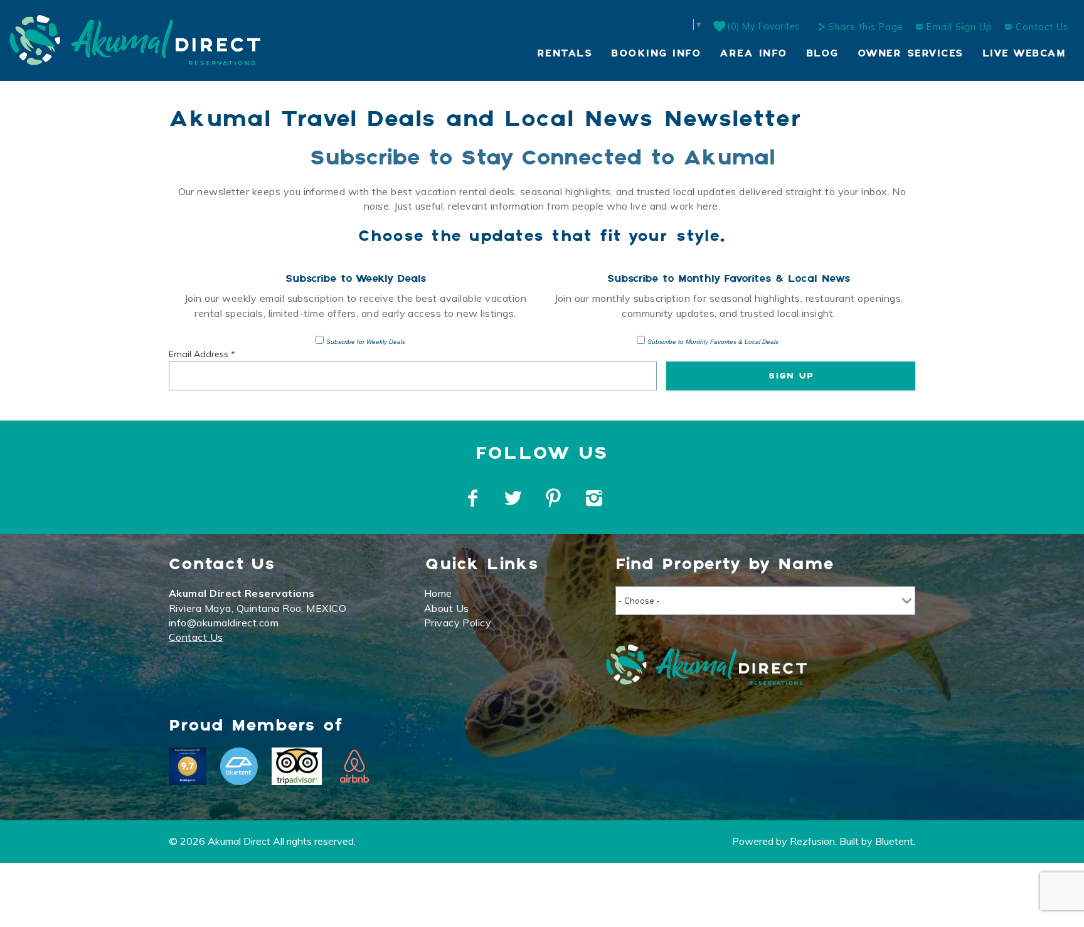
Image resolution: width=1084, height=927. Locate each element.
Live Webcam (1024, 53)
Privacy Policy (458, 622)
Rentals (565, 53)
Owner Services (911, 53)
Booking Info (656, 53)
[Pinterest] (554, 498)
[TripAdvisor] (297, 766)
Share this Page (865, 27)
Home (438, 593)
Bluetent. (895, 841)
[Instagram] (595, 498)
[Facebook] (474, 498)
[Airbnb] (354, 766)
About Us (446, 608)
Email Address (202, 354)
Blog (822, 53)
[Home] (134, 39)
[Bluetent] (239, 766)
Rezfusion (812, 841)
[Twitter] (514, 498)
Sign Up (790, 376)
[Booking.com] (187, 766)
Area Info (753, 53)
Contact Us (1040, 27)
